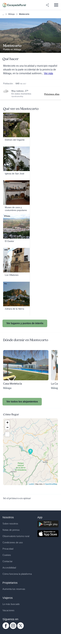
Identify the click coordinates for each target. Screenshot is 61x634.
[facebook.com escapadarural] (6, 628)
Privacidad (8, 548)
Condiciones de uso (13, 542)
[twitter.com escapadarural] (20, 628)
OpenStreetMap (51, 484)
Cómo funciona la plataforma (17, 574)
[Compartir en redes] (47, 5)
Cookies (7, 555)
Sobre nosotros (10, 523)
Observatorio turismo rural (16, 536)
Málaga (11, 14)
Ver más (48, 73)
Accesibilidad (9, 567)
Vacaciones (8, 610)
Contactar (8, 561)
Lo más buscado (11, 604)
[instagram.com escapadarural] (13, 628)
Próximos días (51, 94)
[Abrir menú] (56, 5)
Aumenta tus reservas (14, 589)
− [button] (7, 427)
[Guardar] (57, 21)
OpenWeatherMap (17, 96)
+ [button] (7, 422)
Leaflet (31, 484)
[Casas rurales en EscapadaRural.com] (14, 5)
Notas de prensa (11, 530)
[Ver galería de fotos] (57, 49)
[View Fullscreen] (7, 434)
